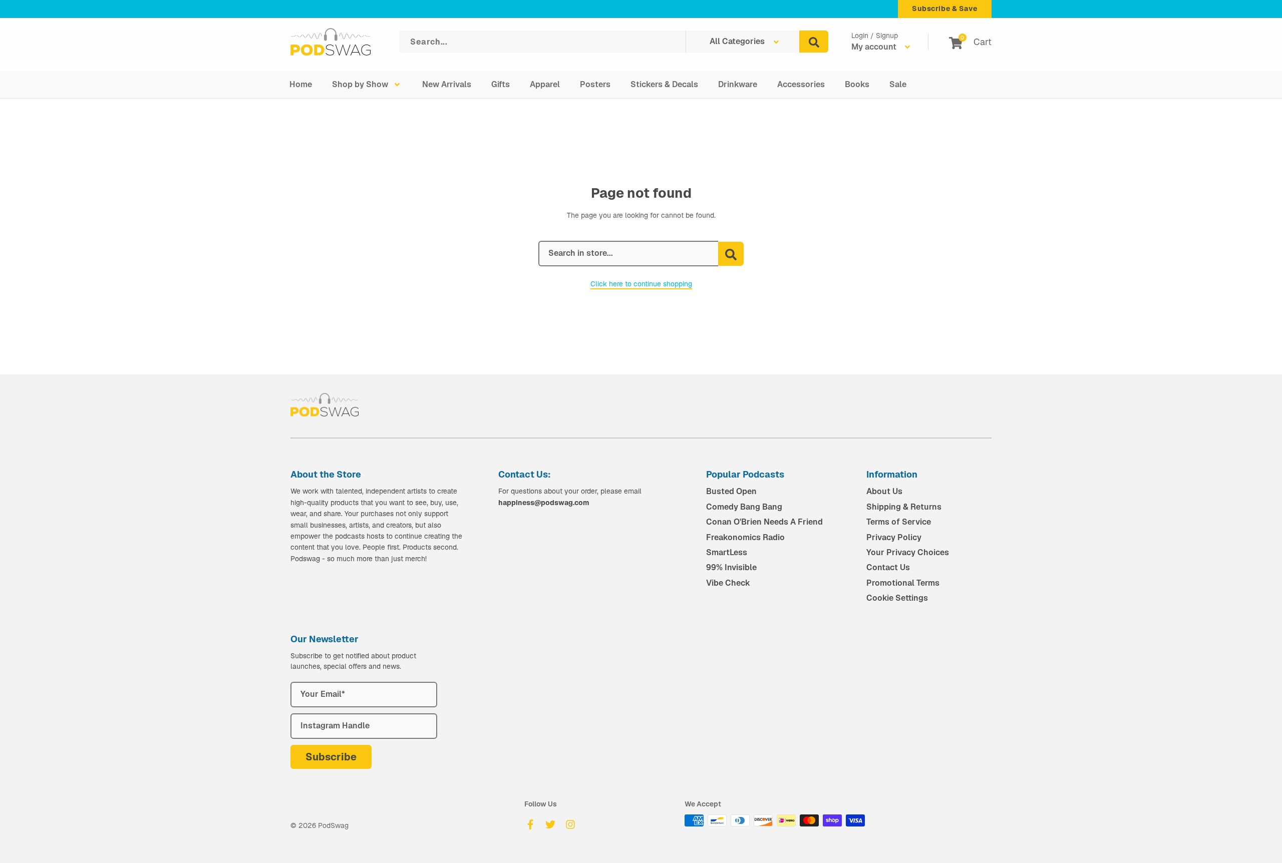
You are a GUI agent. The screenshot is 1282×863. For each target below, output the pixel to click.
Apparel (545, 84)
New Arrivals (446, 84)
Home (300, 84)
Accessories (801, 84)
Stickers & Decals (664, 84)
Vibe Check (728, 583)
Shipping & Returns (903, 507)
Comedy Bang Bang (744, 507)
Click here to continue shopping (641, 283)
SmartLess (726, 552)
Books (857, 84)
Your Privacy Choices (907, 552)
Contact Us (888, 567)
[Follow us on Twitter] (550, 824)
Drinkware (737, 84)
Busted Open (731, 491)
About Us (884, 491)
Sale (897, 84)
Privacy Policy (893, 537)
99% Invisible (731, 567)
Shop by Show (360, 84)
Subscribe (331, 756)
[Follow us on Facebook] (530, 824)
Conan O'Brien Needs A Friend (764, 522)
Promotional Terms (902, 583)
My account (874, 47)
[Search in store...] (731, 254)
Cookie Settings (897, 598)
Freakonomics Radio (745, 537)
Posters (595, 84)
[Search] (813, 42)
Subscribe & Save (945, 8)
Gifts (500, 84)
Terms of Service (898, 522)
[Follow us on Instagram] (570, 824)
